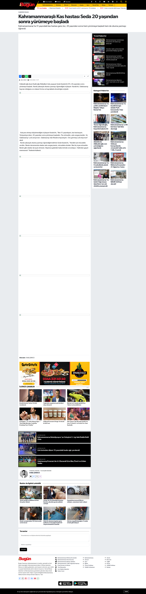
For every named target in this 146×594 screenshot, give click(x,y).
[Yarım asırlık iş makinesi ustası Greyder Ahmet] (31, 492)
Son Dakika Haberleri (63, 569)
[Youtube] (35, 578)
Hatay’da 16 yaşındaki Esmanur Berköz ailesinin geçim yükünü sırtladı (53, 502)
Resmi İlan (96, 5)
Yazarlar (67, 2)
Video (59, 2)
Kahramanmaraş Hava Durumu (66, 559)
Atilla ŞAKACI (24, 80)
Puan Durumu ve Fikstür (64, 565)
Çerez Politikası (89, 565)
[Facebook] (33, 476)
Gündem (58, 5)
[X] (22, 578)
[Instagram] (40, 476)
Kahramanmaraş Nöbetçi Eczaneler (67, 557)
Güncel (66, 5)
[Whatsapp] (38, 578)
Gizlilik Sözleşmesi (90, 567)
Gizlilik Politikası (111, 565)
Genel (108, 557)
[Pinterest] (25, 578)
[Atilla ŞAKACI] (24, 474)
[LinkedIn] (32, 578)
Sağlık (108, 561)
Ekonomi (74, 5)
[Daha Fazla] (29, 76)
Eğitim (86, 563)
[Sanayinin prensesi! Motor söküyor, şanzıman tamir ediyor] (78, 492)
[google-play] (80, 583)
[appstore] (65, 583)
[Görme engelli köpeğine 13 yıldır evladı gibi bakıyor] (78, 513)
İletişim (110, 5)
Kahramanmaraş (48, 5)
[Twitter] (37, 476)
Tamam (126, 591)
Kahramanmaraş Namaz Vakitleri (66, 561)
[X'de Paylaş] (23, 76)
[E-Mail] (30, 476)
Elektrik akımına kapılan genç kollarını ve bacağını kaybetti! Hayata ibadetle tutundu (52, 522)
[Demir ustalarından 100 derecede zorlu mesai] (31, 513)
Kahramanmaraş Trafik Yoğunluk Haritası (68, 563)
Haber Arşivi (61, 571)
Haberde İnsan (23, 12)
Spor (88, 5)
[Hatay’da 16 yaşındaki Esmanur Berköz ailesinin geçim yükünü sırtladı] (54, 492)
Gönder (23, 549)
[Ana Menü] (125, 2)
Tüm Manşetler (62, 567)
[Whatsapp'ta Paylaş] (26, 76)
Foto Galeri (48, 2)
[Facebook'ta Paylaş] (20, 76)
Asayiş (82, 5)
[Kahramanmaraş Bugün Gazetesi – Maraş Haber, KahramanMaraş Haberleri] (27, 4)
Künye (104, 5)
